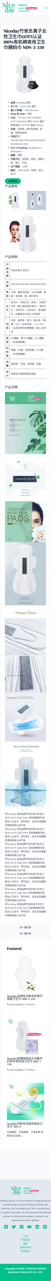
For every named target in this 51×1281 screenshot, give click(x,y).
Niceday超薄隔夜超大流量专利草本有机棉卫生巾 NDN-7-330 (24, 1061)
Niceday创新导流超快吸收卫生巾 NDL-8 (24, 1125)
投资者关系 (25, 1247)
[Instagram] (21, 1227)
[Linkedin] (37, 1227)
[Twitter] (14, 1227)
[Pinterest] (45, 1227)
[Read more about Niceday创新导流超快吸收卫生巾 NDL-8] (25, 1101)
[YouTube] (29, 1227)
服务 (25, 1243)
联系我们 (25, 1251)
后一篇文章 (25, 933)
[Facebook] (6, 1227)
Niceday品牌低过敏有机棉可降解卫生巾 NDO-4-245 (24, 997)
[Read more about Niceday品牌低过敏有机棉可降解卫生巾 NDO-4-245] (25, 973)
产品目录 (25, 1239)
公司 (25, 1236)
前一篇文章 (25, 927)
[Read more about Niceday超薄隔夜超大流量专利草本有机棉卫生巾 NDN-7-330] (25, 1036)
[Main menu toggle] (46, 8)
